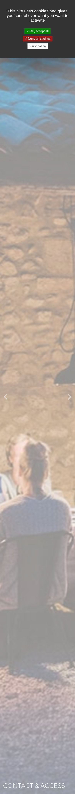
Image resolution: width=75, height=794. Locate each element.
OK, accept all (39, 31)
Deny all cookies (39, 38)
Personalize (37, 46)
